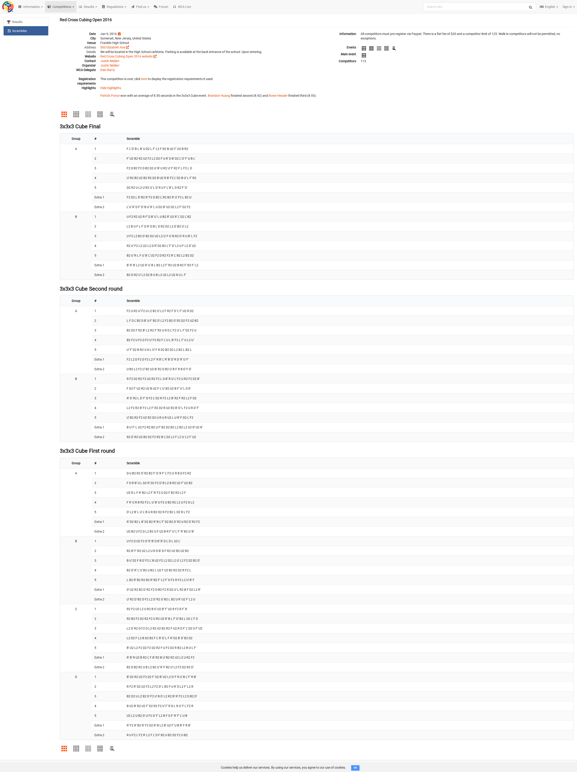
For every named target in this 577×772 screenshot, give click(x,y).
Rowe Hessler (278, 95)
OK (355, 767)
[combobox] (479, 6)
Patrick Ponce (110, 95)
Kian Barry (107, 70)
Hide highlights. (111, 88)
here (144, 79)
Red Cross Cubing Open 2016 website (126, 56)
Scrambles (19, 31)
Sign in (567, 7)
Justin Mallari (109, 61)
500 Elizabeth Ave (112, 47)
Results (17, 22)
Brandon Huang (219, 95)
